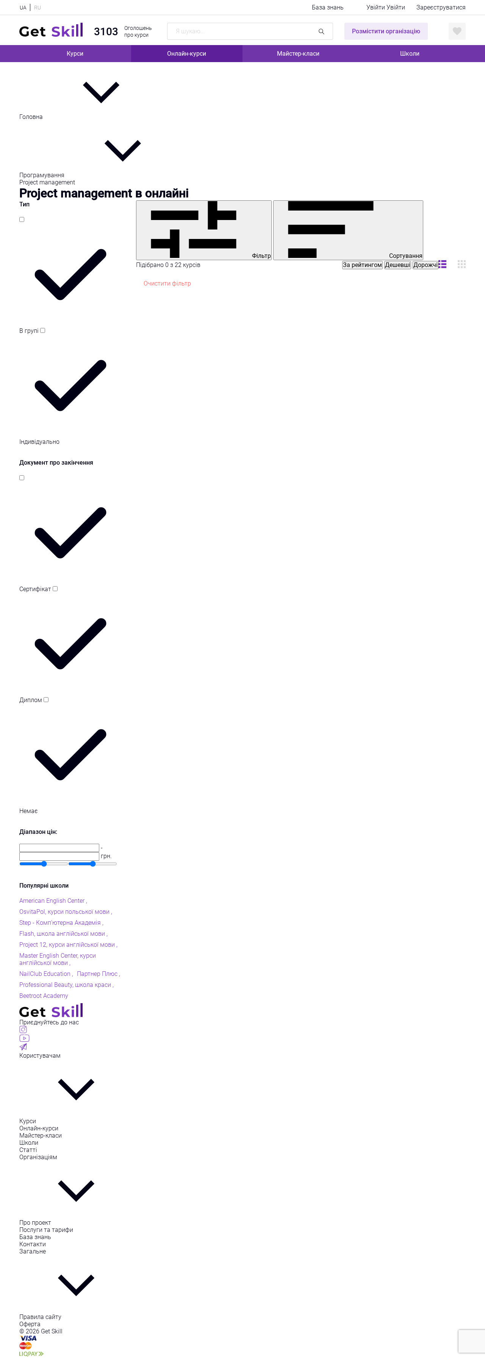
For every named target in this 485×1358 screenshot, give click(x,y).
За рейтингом (362, 264)
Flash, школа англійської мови (62, 933)
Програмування (42, 175)
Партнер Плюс (98, 973)
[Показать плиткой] (442, 265)
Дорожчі (425, 264)
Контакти (32, 1244)
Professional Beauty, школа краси (66, 984)
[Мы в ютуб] (24, 1039)
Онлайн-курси (186, 53)
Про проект (35, 1222)
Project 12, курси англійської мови (67, 944)
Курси (75, 53)
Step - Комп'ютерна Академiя (60, 922)
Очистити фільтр (167, 283)
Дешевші (397, 264)
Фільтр (260, 255)
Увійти (376, 7)
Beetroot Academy (43, 995)
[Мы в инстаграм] (23, 1031)
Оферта (30, 1324)
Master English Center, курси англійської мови (57, 959)
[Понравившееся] (457, 31)
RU (37, 8)
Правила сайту (40, 1317)
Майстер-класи (298, 53)
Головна (31, 116)
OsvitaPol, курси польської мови (65, 911)
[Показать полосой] (462, 265)
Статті (28, 1150)
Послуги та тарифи (46, 1229)
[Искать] (321, 31)
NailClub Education (45, 973)
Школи (409, 53)
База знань (328, 7)
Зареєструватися (441, 7)
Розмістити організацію (386, 31)
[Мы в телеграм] (23, 1048)
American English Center (52, 900)
